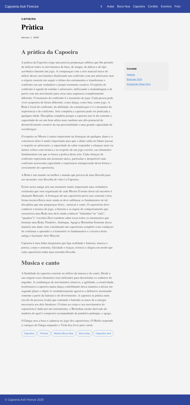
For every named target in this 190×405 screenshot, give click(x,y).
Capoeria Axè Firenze (22, 6)
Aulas (110, 6)
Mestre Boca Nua (63, 333)
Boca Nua (123, 6)
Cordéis (153, 6)
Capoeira (139, 6)
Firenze (44, 333)
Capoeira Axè (103, 333)
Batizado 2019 (134, 79)
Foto (177, 6)
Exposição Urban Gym (139, 84)
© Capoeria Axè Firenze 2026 (24, 399)
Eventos (166, 6)
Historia (131, 74)
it (101, 6)
